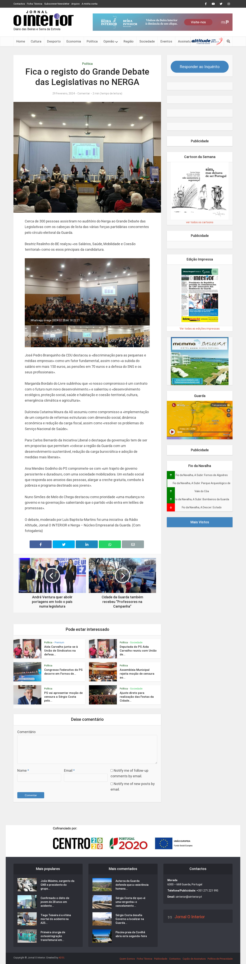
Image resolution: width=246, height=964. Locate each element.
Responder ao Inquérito (200, 66)
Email (69, 770)
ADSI (61, 957)
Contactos (19, 3)
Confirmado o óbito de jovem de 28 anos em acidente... (55, 902)
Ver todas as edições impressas (200, 328)
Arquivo (75, 3)
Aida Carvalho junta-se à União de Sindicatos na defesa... (61, 650)
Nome (23, 770)
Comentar (83, 93)
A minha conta (89, 3)
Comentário (26, 732)
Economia (73, 41)
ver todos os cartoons (199, 222)
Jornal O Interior (190, 916)
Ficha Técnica (34, 3)
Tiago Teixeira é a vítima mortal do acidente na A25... (56, 919)
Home (20, 41)
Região (129, 41)
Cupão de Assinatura (194, 958)
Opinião (108, 41)
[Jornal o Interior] (43, 18)
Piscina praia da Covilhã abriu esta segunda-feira (131, 934)
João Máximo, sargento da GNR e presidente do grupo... (57, 884)
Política (92, 41)
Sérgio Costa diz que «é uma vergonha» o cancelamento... (130, 902)
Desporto (54, 41)
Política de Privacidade (220, 958)
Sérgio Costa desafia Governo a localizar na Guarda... (130, 919)
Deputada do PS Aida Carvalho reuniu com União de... (138, 650)
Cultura (36, 41)
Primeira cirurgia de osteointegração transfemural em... (53, 936)
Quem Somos (127, 958)
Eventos (166, 41)
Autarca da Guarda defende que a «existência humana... (132, 884)
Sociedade (147, 41)
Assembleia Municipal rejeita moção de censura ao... (137, 673)
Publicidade (160, 958)
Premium (59, 642)
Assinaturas (186, 41)
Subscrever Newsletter (56, 3)
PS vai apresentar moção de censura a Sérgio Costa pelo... (63, 697)
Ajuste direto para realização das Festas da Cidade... (137, 697)
